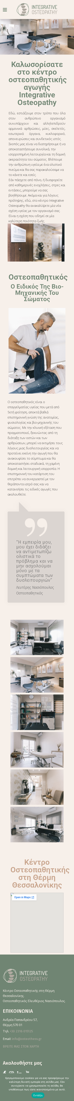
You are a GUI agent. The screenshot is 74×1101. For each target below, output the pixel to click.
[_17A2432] (37, 787)
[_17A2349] (37, 637)
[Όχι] (69, 1087)
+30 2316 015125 (21, 1031)
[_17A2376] (37, 712)
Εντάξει (38, 1095)
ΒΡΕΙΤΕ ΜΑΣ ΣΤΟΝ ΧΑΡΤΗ (21, 1046)
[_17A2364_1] (37, 675)
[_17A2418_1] (37, 750)
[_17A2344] (37, 824)
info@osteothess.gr (27, 1039)
